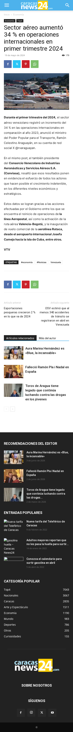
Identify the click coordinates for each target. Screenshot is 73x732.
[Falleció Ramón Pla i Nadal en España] (13, 371)
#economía (27, 262)
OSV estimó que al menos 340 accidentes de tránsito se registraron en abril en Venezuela (54, 316)
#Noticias (41, 262)
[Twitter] (17, 64)
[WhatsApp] (35, 64)
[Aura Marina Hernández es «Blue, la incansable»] (13, 353)
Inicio (7, 14)
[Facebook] (8, 64)
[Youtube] (52, 713)
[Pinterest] (26, 64)
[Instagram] (31, 712)
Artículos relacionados (20, 338)
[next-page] (12, 409)
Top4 (20, 20)
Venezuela (56, 262)
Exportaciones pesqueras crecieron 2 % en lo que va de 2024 (19, 312)
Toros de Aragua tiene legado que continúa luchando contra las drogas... (45, 493)
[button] (6, 5)
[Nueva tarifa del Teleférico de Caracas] (13, 526)
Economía (18, 14)
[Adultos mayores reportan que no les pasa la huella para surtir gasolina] (13, 546)
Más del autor (47, 338)
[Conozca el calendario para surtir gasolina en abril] (13, 564)
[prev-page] (6, 409)
